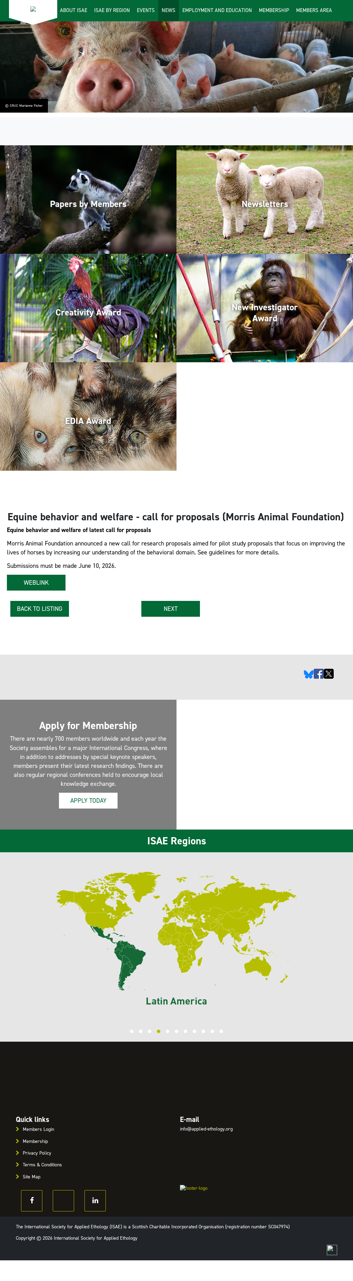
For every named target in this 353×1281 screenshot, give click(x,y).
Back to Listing (39, 609)
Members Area (314, 10)
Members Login (38, 1129)
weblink (36, 583)
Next (171, 609)
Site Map (31, 1177)
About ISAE (73, 10)
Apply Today (88, 800)
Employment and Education (217, 10)
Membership (274, 10)
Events (146, 10)
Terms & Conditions (42, 1165)
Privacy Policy (37, 1153)
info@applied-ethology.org (206, 1129)
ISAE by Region (112, 10)
